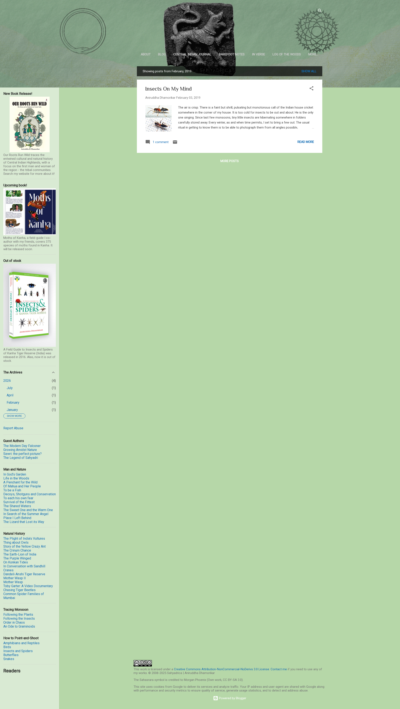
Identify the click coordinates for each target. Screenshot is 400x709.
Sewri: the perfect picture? (22, 454)
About (146, 54)
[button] (311, 89)
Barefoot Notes (232, 54)
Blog (162, 54)
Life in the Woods (16, 478)
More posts (229, 161)
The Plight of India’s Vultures (24, 538)
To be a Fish (12, 490)
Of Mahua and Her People (22, 486)
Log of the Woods (286, 54)
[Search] (319, 11)
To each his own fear (18, 498)
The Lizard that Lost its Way (23, 522)
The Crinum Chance (17, 550)
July (10, 388)
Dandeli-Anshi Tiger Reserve (24, 574)
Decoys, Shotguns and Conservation (29, 494)
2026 (7, 381)
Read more (306, 142)
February (13, 402)
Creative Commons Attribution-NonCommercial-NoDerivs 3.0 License (221, 669)
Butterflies (11, 655)
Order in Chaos (14, 622)
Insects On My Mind (168, 89)
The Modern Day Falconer (22, 446)
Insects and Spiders (18, 651)
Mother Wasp (13, 582)
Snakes (8, 659)
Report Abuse (13, 428)
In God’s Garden (14, 474)
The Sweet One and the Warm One (28, 510)
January (12, 410)
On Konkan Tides (15, 562)
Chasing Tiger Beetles (19, 590)
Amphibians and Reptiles (21, 643)
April (10, 395)
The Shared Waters (17, 506)
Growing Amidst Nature (20, 450)
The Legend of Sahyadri (20, 458)
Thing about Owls (16, 542)
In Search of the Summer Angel (25, 514)
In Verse (258, 54)
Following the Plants (18, 615)
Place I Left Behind (17, 518)
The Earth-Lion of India (19, 554)
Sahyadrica (229, 29)
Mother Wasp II (14, 578)
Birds (7, 647)
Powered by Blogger (232, 698)
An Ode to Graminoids (19, 626)
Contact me (279, 669)
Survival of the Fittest (19, 502)
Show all (308, 71)
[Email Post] (175, 143)
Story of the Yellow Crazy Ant (24, 546)
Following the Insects (19, 618)
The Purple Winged (17, 558)
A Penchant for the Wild (20, 482)
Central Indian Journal (192, 54)
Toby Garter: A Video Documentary (28, 586)
